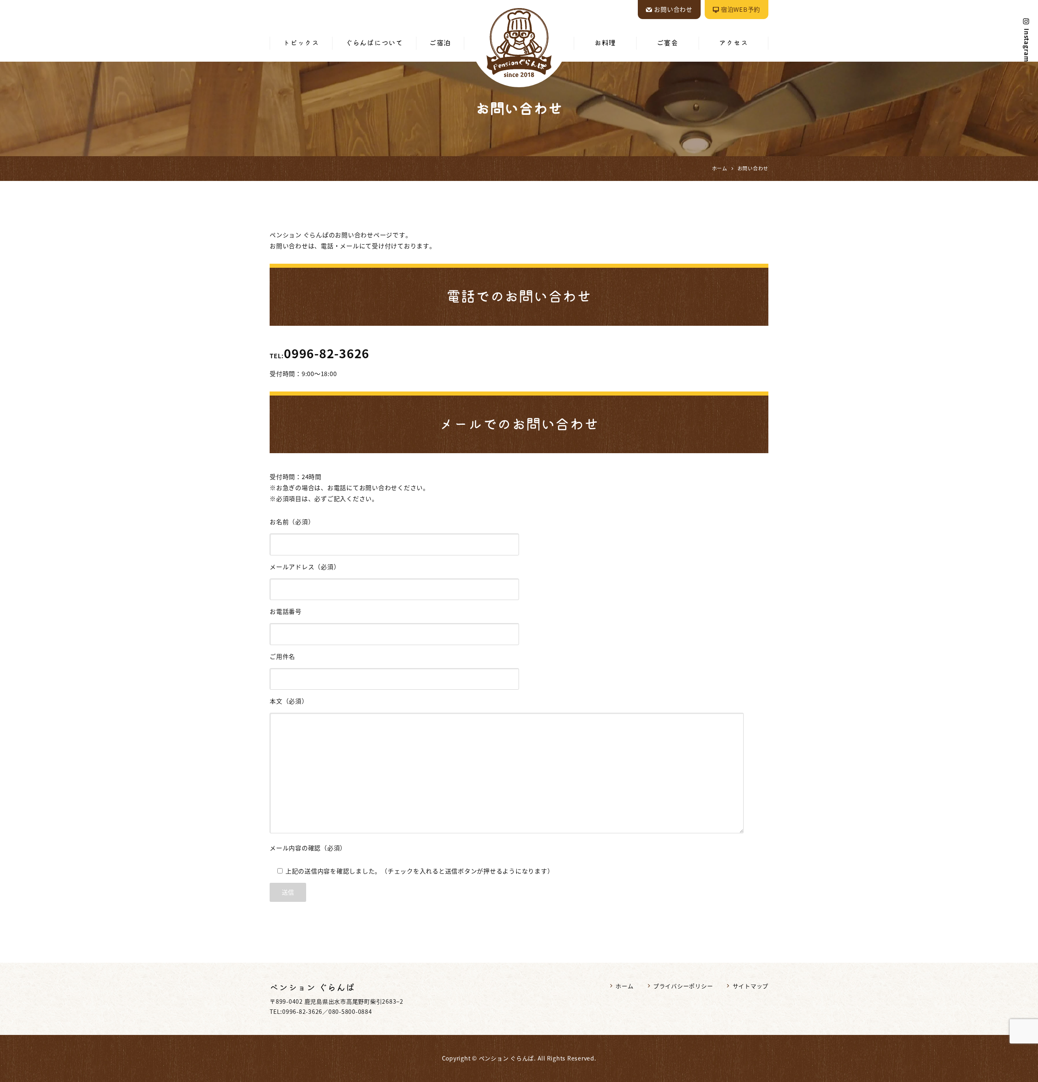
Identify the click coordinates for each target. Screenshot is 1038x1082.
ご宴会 (667, 42)
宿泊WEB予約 (740, 9)
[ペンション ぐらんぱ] (519, 42)
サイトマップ (751, 986)
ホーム (624, 986)
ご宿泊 (440, 42)
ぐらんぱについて (374, 42)
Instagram (1026, 45)
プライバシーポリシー (683, 986)
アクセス (733, 42)
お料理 (605, 42)
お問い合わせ (673, 9)
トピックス (301, 42)
